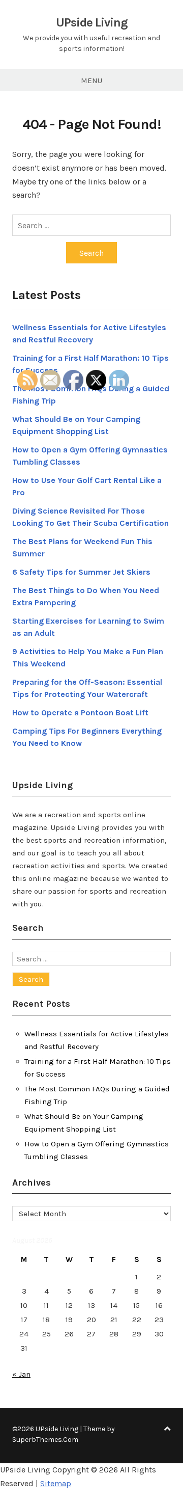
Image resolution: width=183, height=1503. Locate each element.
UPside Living (92, 22)
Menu (91, 80)
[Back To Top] (167, 1429)
